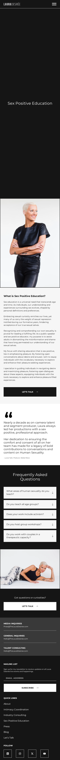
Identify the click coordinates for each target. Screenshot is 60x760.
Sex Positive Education (16, 720)
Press (7, 726)
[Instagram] (20, 754)
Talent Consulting (15, 648)
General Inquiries (14, 636)
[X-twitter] (32, 754)
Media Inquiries (13, 623)
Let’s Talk (9, 737)
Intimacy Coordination (16, 709)
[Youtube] (44, 754)
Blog (6, 732)
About (7, 704)
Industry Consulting (15, 715)
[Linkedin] (8, 754)
